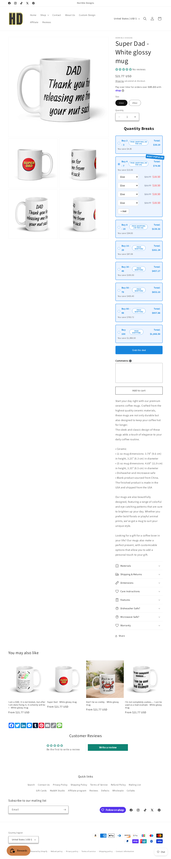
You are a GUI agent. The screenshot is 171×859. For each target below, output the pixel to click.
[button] (44, 15)
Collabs (131, 790)
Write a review (108, 747)
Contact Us (44, 784)
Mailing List (135, 784)
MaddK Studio (57, 790)
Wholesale (118, 790)
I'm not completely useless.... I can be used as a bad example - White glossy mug (143, 705)
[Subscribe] (64, 810)
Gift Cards (41, 790)
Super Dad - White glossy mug (62, 702)
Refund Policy (118, 784)
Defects (105, 790)
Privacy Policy (60, 784)
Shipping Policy (79, 784)
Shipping (119, 81)
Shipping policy (106, 851)
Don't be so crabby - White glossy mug (102, 703)
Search (31, 784)
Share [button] (122, 635)
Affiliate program (77, 790)
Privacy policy (72, 851)
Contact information (125, 851)
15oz (134, 102)
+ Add (123, 211)
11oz (121, 102)
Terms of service (88, 851)
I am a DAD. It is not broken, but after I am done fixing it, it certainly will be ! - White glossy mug (26, 705)
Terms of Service (99, 784)
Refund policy (57, 851)
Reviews (94, 790)
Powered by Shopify (39, 851)
